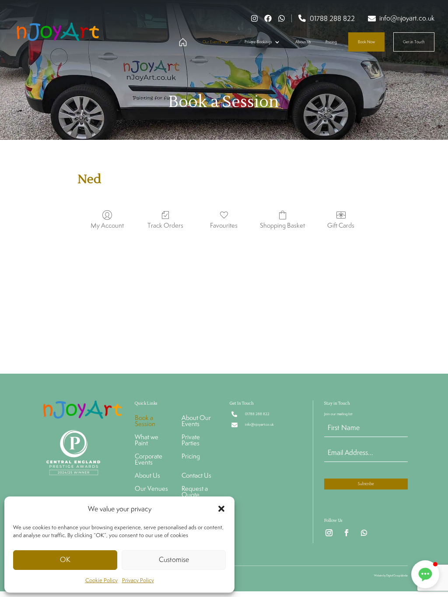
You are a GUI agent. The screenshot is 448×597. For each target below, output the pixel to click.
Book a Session (145, 421)
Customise (174, 559)
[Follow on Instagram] (329, 533)
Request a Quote (195, 492)
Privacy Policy (138, 580)
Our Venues (151, 489)
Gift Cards (340, 225)
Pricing (331, 42)
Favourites (224, 225)
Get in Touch (414, 42)
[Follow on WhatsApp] (364, 533)
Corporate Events (148, 459)
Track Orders (165, 225)
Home (182, 43)
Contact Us (196, 475)
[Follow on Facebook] (347, 533)
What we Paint (146, 440)
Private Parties (191, 440)
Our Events (212, 42)
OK (65, 559)
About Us (303, 42)
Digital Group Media (397, 575)
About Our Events (196, 421)
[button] (221, 508)
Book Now (366, 42)
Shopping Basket (282, 225)
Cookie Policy (101, 580)
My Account (107, 225)
